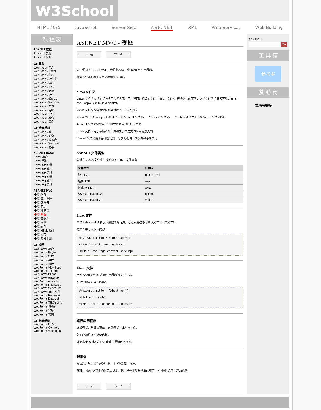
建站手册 (268, 27)
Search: (256, 39)
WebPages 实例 (44, 121)
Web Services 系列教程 (226, 27)
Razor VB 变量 (43, 177)
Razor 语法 (41, 161)
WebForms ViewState (47, 267)
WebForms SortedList (47, 288)
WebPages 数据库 (45, 140)
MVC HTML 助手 (44, 230)
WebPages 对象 (44, 91)
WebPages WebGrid (47, 102)
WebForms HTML (45, 324)
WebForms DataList (46, 298)
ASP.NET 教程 (161, 27)
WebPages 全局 (44, 83)
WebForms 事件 (44, 260)
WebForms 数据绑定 (46, 278)
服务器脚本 (123, 27)
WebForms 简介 (44, 249)
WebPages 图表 (44, 106)
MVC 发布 (40, 234)
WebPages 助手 (44, 147)
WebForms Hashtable (47, 284)
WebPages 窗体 (44, 87)
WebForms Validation (47, 331)
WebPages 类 (42, 132)
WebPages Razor (45, 71)
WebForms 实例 (44, 314)
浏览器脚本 (85, 27)
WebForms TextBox (46, 271)
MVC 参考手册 (43, 238)
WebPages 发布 (44, 117)
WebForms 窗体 (44, 264)
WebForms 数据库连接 (48, 302)
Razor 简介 (41, 157)
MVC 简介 (40, 194)
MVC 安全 (40, 226)
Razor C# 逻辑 (43, 173)
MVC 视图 (40, 214)
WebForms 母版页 (45, 306)
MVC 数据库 (41, 218)
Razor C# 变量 (43, 165)
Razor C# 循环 (43, 169)
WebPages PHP (44, 113)
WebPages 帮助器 (45, 99)
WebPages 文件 (44, 95)
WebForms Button (45, 274)
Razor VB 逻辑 (43, 185)
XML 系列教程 (192, 27)
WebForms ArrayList (46, 281)
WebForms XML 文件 (47, 292)
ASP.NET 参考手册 (268, 74)
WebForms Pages (45, 252)
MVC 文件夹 (41, 202)
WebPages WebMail (47, 143)
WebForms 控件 (44, 256)
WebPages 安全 (44, 136)
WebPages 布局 (44, 75)
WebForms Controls (46, 327)
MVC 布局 (40, 206)
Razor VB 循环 (43, 181)
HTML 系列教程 (49, 27)
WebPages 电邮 (44, 110)
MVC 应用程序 (43, 198)
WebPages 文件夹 (45, 79)
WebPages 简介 (44, 67)
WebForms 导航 (44, 310)
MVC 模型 (40, 222)
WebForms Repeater (47, 295)
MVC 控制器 (41, 210)
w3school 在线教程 (74, 10)
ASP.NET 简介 (42, 57)
